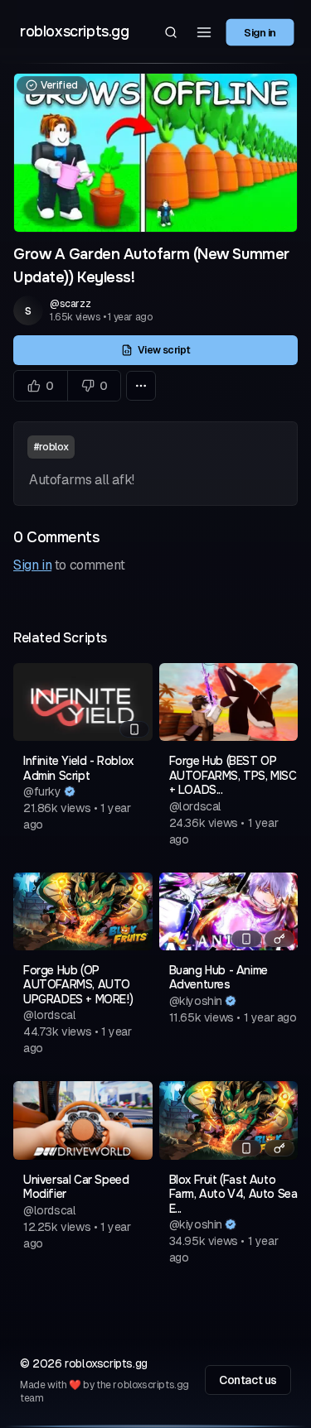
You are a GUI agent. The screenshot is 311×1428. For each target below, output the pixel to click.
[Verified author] (69, 791)
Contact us (248, 1380)
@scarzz (70, 304)
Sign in (260, 31)
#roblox (51, 447)
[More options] (141, 386)
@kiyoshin (195, 1000)
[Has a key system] (279, 938)
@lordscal (195, 806)
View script (163, 350)
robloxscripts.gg (74, 31)
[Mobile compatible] (134, 729)
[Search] (171, 32)
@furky (42, 791)
